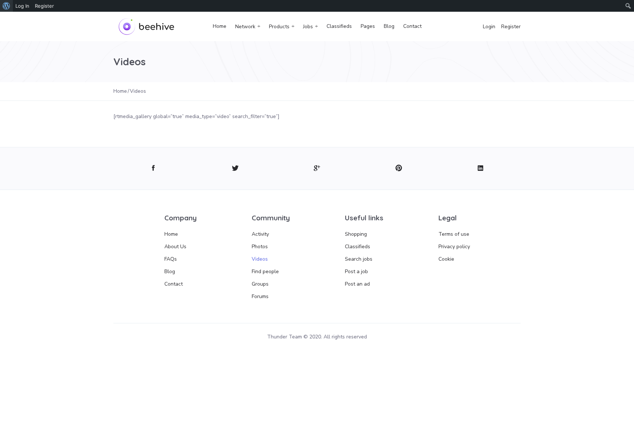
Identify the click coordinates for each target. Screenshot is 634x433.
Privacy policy (454, 246)
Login (489, 26)
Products (279, 26)
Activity (260, 234)
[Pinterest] (398, 168)
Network (245, 26)
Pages (368, 26)
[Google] (317, 168)
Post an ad (357, 283)
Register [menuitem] (44, 6)
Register (511, 26)
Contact (412, 26)
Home (219, 26)
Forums (260, 296)
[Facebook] (153, 168)
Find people (265, 271)
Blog (389, 26)
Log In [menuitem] (22, 6)
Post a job (356, 271)
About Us (175, 246)
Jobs (308, 26)
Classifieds (339, 26)
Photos (260, 246)
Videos (260, 259)
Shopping (356, 234)
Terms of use (453, 234)
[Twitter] (235, 168)
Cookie (446, 259)
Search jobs (358, 259)
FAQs (170, 259)
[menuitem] (6, 6)
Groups (260, 283)
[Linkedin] (480, 168)
